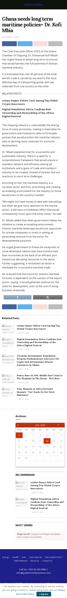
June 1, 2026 (23, 369)
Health (15, 557)
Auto (24, 557)
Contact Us (47, 560)
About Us (34, 560)
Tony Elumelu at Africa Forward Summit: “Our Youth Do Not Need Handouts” (35, 391)
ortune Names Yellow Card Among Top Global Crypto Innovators (38, 327)
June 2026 (40, 425)
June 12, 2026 (23, 333)
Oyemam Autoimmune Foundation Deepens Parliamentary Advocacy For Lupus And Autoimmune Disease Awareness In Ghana (38, 360)
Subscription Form (53, 557)
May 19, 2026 (23, 399)
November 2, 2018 (10, 37)
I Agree (44, 594)
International (35, 557)
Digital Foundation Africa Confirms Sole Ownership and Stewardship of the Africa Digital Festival (28, 113)
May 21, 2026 (23, 383)
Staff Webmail (20, 560)
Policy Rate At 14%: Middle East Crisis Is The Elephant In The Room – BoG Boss (39, 377)
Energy (5, 557)
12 (47, 440)
